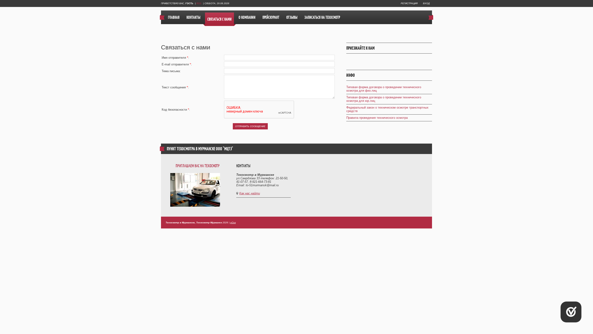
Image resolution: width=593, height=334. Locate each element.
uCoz (233, 222)
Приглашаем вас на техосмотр (198, 165)
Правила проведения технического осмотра (377, 117)
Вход (426, 3)
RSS (198, 3)
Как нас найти (249, 193)
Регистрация (409, 3)
